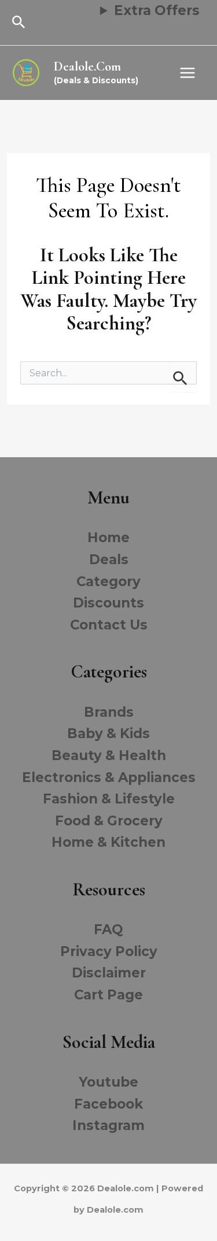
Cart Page (108, 995)
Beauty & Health (109, 755)
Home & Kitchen (108, 842)
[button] (19, 22)
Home (108, 537)
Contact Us (109, 625)
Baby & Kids (108, 733)
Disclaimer (109, 973)
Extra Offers (157, 10)
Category (108, 581)
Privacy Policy (108, 951)
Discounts (108, 603)
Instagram (108, 1125)
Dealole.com (87, 66)
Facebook (108, 1104)
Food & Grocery (109, 821)
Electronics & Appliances (109, 777)
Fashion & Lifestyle (109, 799)
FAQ (108, 929)
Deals (108, 559)
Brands (109, 712)
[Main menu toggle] (187, 73)
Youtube (108, 1082)
